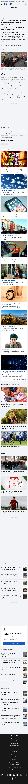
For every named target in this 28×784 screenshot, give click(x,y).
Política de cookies (14, 764)
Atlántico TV (14, 740)
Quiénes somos (14, 738)
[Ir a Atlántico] (8, 4)
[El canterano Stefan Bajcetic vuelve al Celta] (14, 503)
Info (14, 760)
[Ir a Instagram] (10, 775)
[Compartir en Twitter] (7, 74)
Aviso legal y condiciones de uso (14, 767)
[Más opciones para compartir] (9, 74)
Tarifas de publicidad (14, 743)
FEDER (14, 769)
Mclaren (4, 144)
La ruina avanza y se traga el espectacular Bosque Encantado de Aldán (11, 596)
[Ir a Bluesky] (21, 775)
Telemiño (14, 756)
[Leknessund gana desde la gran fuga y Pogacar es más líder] (14, 416)
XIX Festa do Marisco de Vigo (10, 674)
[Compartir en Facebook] (4, 74)
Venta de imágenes (14, 745)
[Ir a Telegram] (12, 778)
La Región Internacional (14, 754)
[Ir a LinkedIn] (14, 775)
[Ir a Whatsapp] (25, 775)
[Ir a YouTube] (17, 775)
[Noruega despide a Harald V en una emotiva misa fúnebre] (14, 463)
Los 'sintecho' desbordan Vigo (12, 1)
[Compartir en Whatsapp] (2, 74)
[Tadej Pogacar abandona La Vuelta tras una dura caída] (14, 394)
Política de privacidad (14, 762)
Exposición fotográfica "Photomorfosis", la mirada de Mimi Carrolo (10, 654)
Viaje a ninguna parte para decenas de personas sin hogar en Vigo (11, 575)
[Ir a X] (6, 775)
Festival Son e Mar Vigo (8, 681)
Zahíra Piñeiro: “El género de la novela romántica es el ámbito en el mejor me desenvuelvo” (11, 716)
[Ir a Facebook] (2, 775)
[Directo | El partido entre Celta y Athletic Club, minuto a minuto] (14, 483)
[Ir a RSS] (16, 778)
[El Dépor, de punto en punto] (14, 438)
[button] (26, 4)
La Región (14, 751)
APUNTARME (14, 643)
